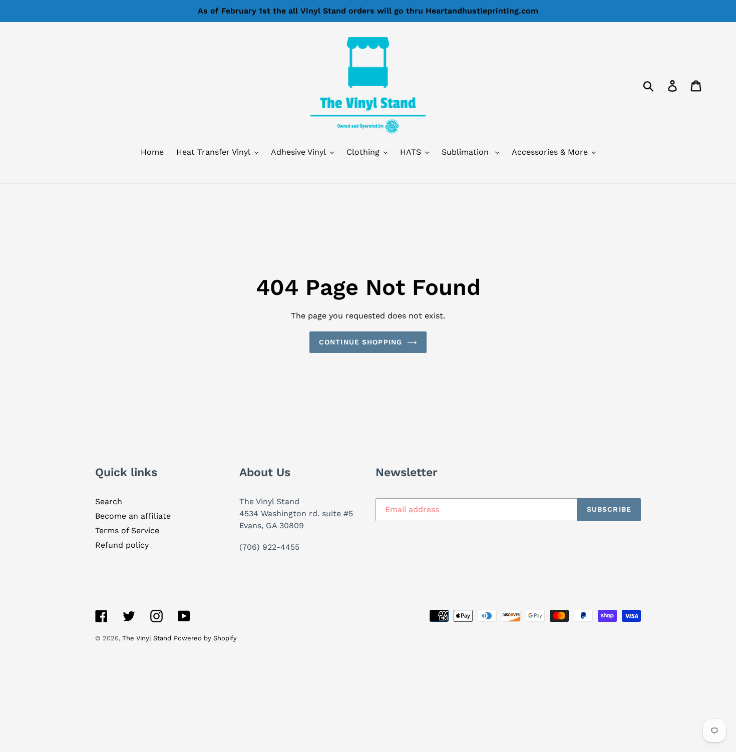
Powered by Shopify (205, 638)
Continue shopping (360, 342)
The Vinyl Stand (146, 638)
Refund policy (122, 545)
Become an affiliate (133, 516)
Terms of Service (127, 530)
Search (108, 501)
